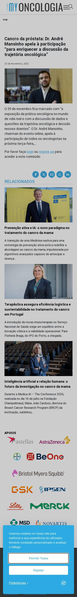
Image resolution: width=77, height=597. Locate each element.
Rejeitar (38, 570)
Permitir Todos (38, 558)
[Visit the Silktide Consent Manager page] (63, 582)
